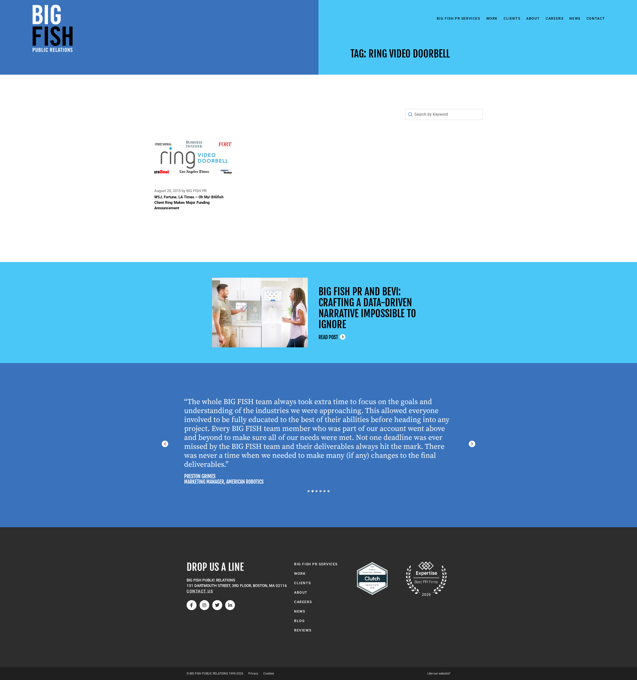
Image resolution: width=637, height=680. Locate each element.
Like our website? (438, 673)
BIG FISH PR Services (458, 18)
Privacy (253, 673)
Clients (512, 18)
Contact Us (200, 591)
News (574, 18)
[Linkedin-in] (230, 605)
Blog (299, 621)
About (533, 18)
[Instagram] (205, 605)
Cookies (268, 673)
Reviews (302, 630)
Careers (554, 18)
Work (492, 18)
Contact (595, 18)
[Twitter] (217, 605)
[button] (472, 444)
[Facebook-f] (192, 605)
